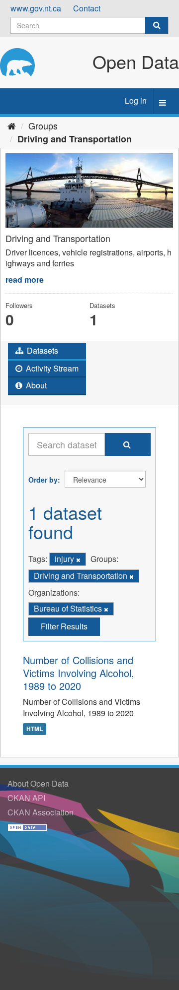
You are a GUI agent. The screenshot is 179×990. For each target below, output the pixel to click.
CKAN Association (40, 812)
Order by (43, 480)
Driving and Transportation (74, 138)
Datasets (41, 350)
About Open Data (38, 783)
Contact (86, 8)
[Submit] (156, 25)
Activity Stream (51, 368)
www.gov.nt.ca (35, 8)
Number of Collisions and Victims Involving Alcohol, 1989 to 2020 (78, 673)
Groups (43, 125)
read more (24, 279)
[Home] (11, 125)
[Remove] (78, 559)
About (35, 385)
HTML (34, 729)
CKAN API (26, 798)
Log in (136, 100)
